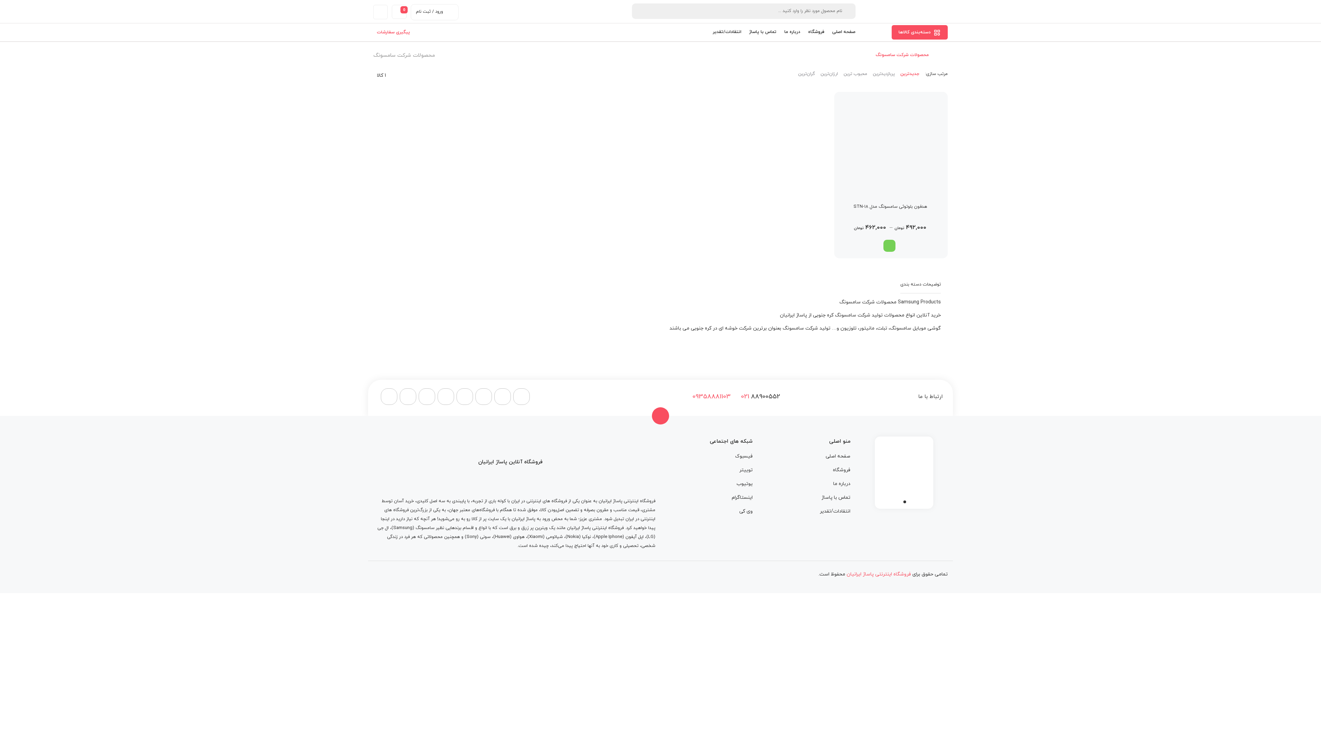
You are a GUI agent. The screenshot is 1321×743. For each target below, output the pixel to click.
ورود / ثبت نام (429, 12)
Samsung (402, 528)
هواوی (519, 537)
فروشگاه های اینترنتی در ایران (539, 501)
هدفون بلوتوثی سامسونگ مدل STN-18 (890, 207)
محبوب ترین (855, 74)
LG (651, 537)
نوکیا (586, 537)
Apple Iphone (608, 537)
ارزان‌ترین (829, 74)
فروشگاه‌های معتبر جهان (472, 510)
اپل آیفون (634, 537)
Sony (471, 537)
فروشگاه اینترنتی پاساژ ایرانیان (627, 501)
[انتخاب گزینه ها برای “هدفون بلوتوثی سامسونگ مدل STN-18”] (889, 246)
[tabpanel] (904, 471)
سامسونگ (425, 528)
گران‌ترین (806, 74)
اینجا (385, 519)
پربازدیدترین (884, 74)
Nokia (573, 537)
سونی (485, 537)
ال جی (383, 528)
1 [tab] (904, 501)
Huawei (502, 537)
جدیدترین (909, 74)
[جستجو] (641, 11)
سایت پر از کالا (485, 519)
